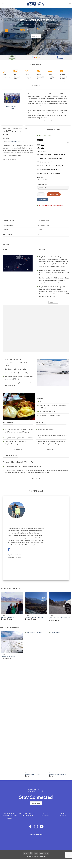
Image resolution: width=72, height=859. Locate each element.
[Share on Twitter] (8, 159)
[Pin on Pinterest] (13, 159)
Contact (63, 816)
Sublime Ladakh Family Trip (9, 617)
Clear (67, 142)
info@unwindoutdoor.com (27, 813)
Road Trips (12, 141)
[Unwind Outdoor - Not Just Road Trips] (36, 4)
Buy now (42, 199)
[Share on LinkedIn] (15, 159)
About (63, 813)
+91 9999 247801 (27, 816)
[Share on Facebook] (6, 159)
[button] (2, 4)
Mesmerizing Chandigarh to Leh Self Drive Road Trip (59, 618)
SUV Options (41, 151)
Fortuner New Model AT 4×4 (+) (51, 166)
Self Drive (18, 141)
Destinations (17, 128)
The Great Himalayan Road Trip (34, 617)
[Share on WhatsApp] (4, 159)
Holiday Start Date (42, 184)
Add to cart (53, 194)
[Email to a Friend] (10, 159)
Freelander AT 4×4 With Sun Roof (50, 173)
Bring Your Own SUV (46, 162)
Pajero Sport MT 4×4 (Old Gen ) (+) (52, 154)
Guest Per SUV (41, 144)
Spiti (25, 128)
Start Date (40, 177)
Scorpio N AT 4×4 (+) (48, 169)
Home (4, 128)
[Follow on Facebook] (30, 827)
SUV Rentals (45, 816)
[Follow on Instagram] (36, 827)
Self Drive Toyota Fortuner (32, 774)
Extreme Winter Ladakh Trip (9, 656)
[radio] (38, 147)
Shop (10, 128)
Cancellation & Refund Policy (36, 834)
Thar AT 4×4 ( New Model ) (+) (51, 158)
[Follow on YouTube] (42, 827)
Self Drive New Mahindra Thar (58, 774)
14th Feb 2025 (43, 180)
